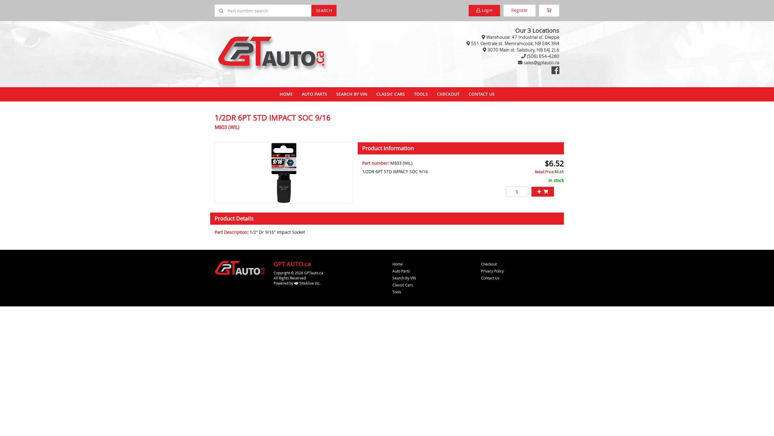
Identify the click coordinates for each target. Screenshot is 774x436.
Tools (421, 94)
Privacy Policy (492, 271)
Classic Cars (390, 94)
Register (519, 10)
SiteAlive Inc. (309, 283)
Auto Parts (314, 94)
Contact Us (482, 94)
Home (286, 94)
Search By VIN (351, 94)
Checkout (489, 264)
